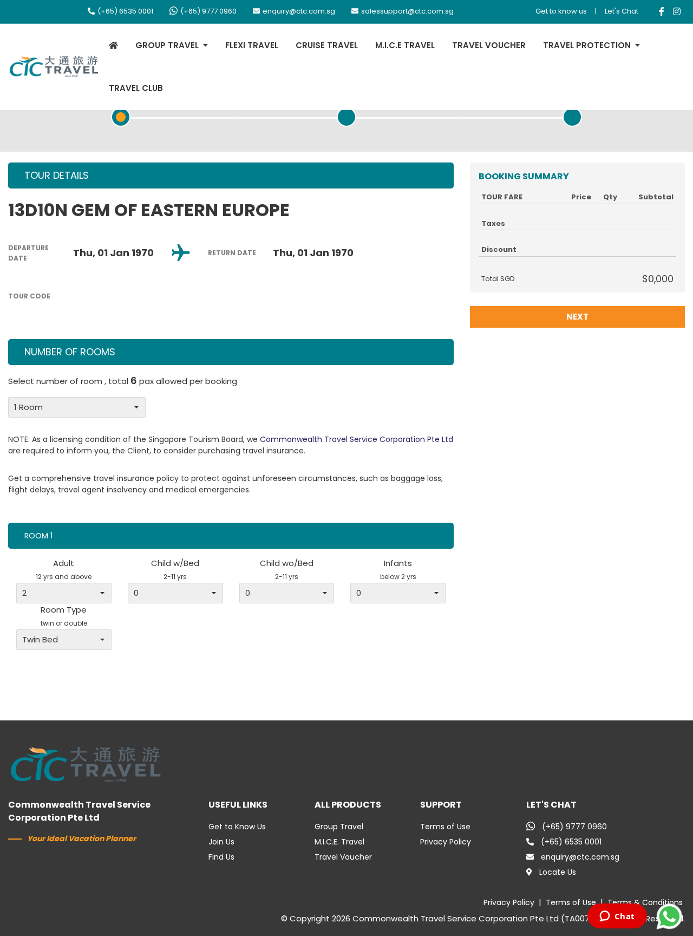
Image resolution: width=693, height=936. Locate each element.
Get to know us (561, 11)
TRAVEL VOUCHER (489, 45)
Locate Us (557, 872)
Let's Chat (621, 11)
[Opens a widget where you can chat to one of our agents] (617, 917)
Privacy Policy (445, 841)
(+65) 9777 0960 (208, 11)
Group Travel (339, 826)
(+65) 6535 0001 (125, 11)
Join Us (221, 841)
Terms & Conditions (645, 902)
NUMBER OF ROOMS (69, 352)
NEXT (577, 316)
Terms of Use (445, 826)
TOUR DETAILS (56, 175)
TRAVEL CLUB (136, 88)
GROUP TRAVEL (167, 45)
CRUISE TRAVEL (327, 45)
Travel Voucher (343, 856)
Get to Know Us (237, 826)
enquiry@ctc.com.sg (299, 11)
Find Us (221, 856)
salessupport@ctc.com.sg (407, 11)
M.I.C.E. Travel (339, 841)
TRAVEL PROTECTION (587, 45)
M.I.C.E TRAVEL (405, 45)
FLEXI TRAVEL (251, 45)
